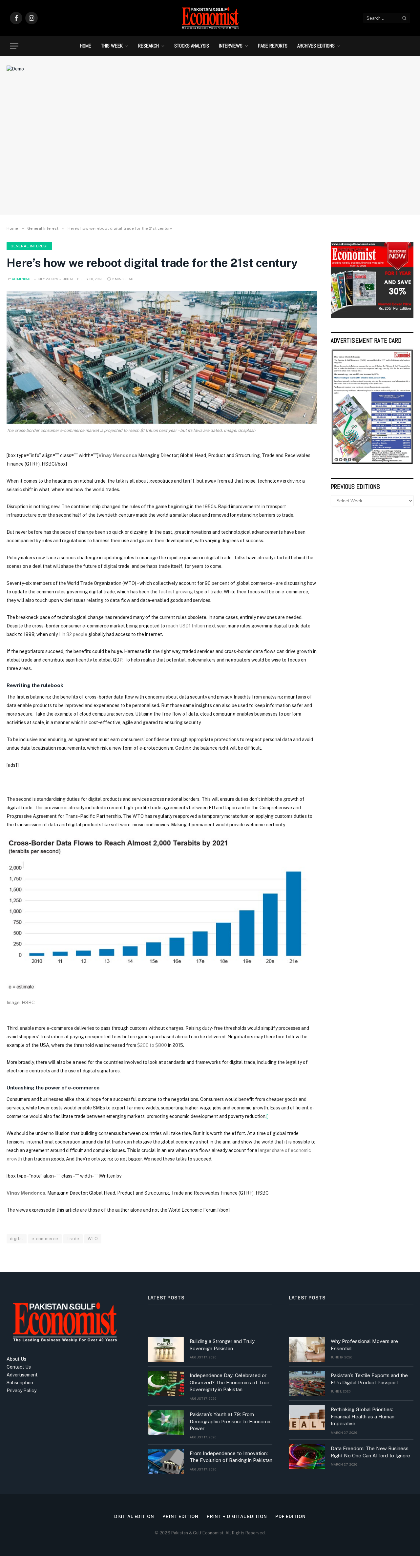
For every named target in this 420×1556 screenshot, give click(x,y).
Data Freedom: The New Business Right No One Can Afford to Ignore (370, 1452)
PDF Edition (290, 1516)
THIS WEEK (112, 45)
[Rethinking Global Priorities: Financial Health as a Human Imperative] (307, 1417)
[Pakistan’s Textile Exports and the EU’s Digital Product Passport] (307, 1383)
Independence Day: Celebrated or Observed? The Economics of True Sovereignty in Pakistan (229, 1382)
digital (16, 1238)
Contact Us (19, 1367)
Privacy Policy (21, 1390)
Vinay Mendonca (117, 455)
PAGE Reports (272, 45)
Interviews (230, 45)
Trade (73, 1238)
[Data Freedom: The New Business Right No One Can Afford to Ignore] (307, 1456)
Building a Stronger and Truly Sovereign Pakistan (222, 1344)
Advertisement (22, 1374)
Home (85, 45)
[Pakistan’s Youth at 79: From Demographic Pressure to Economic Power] (166, 1422)
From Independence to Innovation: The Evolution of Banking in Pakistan (231, 1456)
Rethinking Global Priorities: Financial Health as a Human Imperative (362, 1416)
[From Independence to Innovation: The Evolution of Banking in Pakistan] (166, 1461)
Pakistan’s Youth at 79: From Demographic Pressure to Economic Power (230, 1421)
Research (148, 45)
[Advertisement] (210, 156)
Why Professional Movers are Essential (364, 1344)
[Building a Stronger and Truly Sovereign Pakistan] (166, 1349)
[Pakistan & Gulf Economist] (210, 18)
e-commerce (45, 1238)
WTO (93, 1238)
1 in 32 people (73, 634)
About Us (16, 1359)
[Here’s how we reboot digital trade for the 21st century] (162, 357)
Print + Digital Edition (237, 1516)
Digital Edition (134, 1516)
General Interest (29, 246)
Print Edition (180, 1516)
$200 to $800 (152, 1045)
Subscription (20, 1382)
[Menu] (14, 46)
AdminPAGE (22, 279)
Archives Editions (316, 45)
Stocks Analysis (191, 45)
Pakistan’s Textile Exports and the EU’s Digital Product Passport (369, 1379)
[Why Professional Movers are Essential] (307, 1349)
